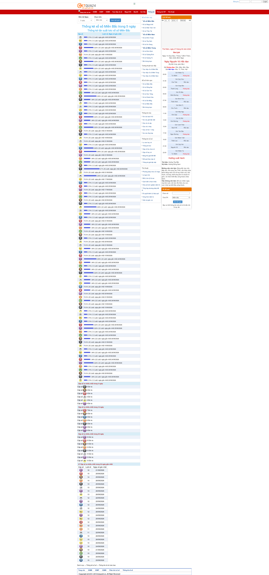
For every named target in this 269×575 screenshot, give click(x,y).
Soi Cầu (143, 12)
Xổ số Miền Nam (149, 34)
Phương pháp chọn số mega (151, 172)
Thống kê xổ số (128, 570)
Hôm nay (183, 20)
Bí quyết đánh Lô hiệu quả (151, 193)
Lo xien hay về (147, 142)
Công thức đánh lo (148, 197)
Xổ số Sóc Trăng (148, 94)
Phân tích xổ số (114, 570)
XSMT (101, 12)
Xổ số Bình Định (148, 51)
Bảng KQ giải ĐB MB (149, 156)
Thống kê (151, 12)
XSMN (108, 12)
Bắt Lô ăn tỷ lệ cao (148, 178)
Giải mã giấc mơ (148, 200)
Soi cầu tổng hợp (148, 133)
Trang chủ (81, 570)
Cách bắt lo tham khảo (149, 182)
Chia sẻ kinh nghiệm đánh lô (151, 185)
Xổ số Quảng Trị (148, 58)
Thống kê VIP (161, 12)
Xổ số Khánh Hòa (148, 97)
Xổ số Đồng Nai (147, 87)
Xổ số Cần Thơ (147, 91)
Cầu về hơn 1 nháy (148, 130)
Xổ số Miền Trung (149, 48)
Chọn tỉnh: (98, 17)
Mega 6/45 (128, 12)
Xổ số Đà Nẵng (147, 101)
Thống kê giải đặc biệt (149, 162)
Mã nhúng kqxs (147, 61)
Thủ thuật (171, 12)
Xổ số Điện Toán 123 (149, 28)
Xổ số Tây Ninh (147, 41)
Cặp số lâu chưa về (149, 149)
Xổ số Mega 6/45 (148, 24)
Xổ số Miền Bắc (148, 21)
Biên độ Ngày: (84, 17)
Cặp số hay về (147, 152)
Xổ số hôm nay (147, 17)
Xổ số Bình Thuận (148, 38)
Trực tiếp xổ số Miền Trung (151, 72)
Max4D (136, 12)
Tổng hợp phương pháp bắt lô (150, 189)
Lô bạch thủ (146, 175)
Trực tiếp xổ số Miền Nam (150, 76)
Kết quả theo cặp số (149, 159)
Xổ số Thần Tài (147, 31)
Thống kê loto (147, 146)
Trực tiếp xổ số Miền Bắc (150, 69)
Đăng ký (236, 1)
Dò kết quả (177, 202)
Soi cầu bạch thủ (148, 116)
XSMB (95, 12)
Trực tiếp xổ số (117, 12)
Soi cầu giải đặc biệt (149, 120)
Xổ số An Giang (147, 44)
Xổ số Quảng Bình (148, 54)
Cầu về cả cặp (147, 123)
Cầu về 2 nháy (147, 126)
